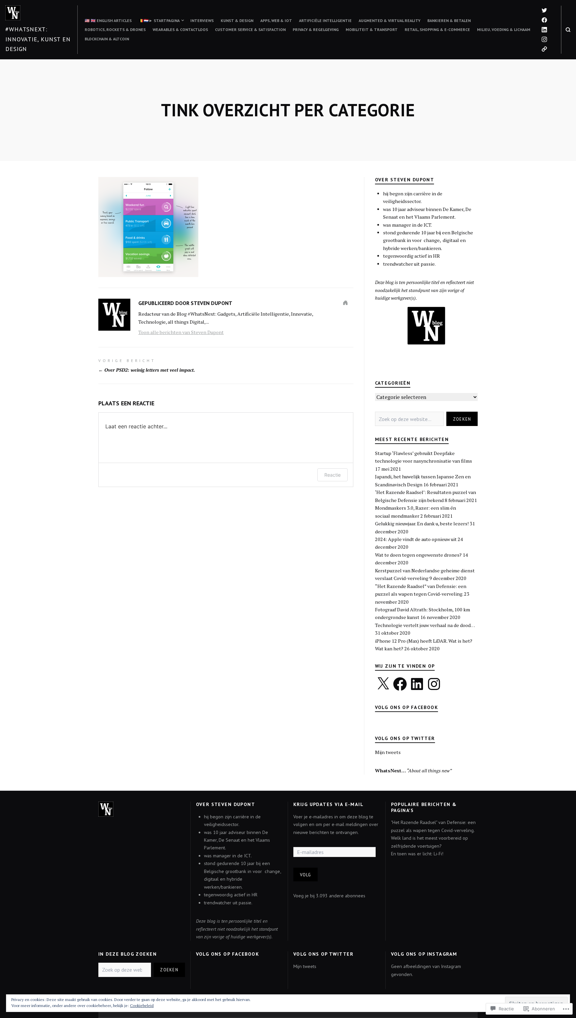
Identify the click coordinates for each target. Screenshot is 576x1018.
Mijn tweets (388, 752)
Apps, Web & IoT (276, 20)
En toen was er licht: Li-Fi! (417, 854)
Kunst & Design (237, 20)
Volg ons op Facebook (406, 707)
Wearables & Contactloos (180, 29)
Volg (305, 874)
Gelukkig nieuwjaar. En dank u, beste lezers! (422, 523)
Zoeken (462, 419)
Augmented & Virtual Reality (389, 20)
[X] (383, 684)
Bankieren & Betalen (449, 20)
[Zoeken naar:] (409, 419)
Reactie (332, 475)
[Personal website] (345, 302)
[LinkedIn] (417, 684)
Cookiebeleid (142, 1005)
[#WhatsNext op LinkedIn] (544, 29)
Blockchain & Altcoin (107, 38)
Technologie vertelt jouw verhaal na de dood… (425, 625)
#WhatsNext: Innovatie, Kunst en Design (38, 39)
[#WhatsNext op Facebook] (544, 20)
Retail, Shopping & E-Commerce (437, 29)
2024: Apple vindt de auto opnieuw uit (416, 539)
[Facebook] (400, 684)
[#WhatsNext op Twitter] (544, 10)
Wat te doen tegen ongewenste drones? (418, 555)
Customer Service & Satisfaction (250, 29)
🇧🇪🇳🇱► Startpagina (159, 20)
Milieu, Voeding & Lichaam (503, 29)
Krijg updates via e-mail (328, 804)
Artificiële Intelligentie (325, 20)
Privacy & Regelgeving (316, 29)
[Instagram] (544, 39)
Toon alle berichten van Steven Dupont (181, 332)
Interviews (202, 20)
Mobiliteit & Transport (372, 29)
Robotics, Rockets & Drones (115, 29)
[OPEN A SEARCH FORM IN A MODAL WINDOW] (568, 30)
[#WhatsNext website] (544, 49)
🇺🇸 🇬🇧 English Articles (108, 20)
